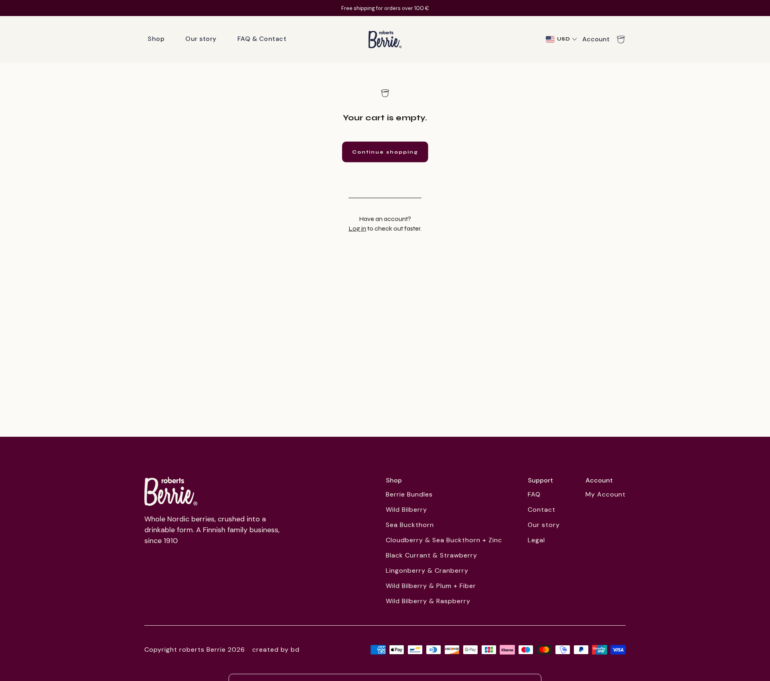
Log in (357, 228)
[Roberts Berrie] (170, 491)
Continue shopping (385, 152)
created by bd (276, 649)
